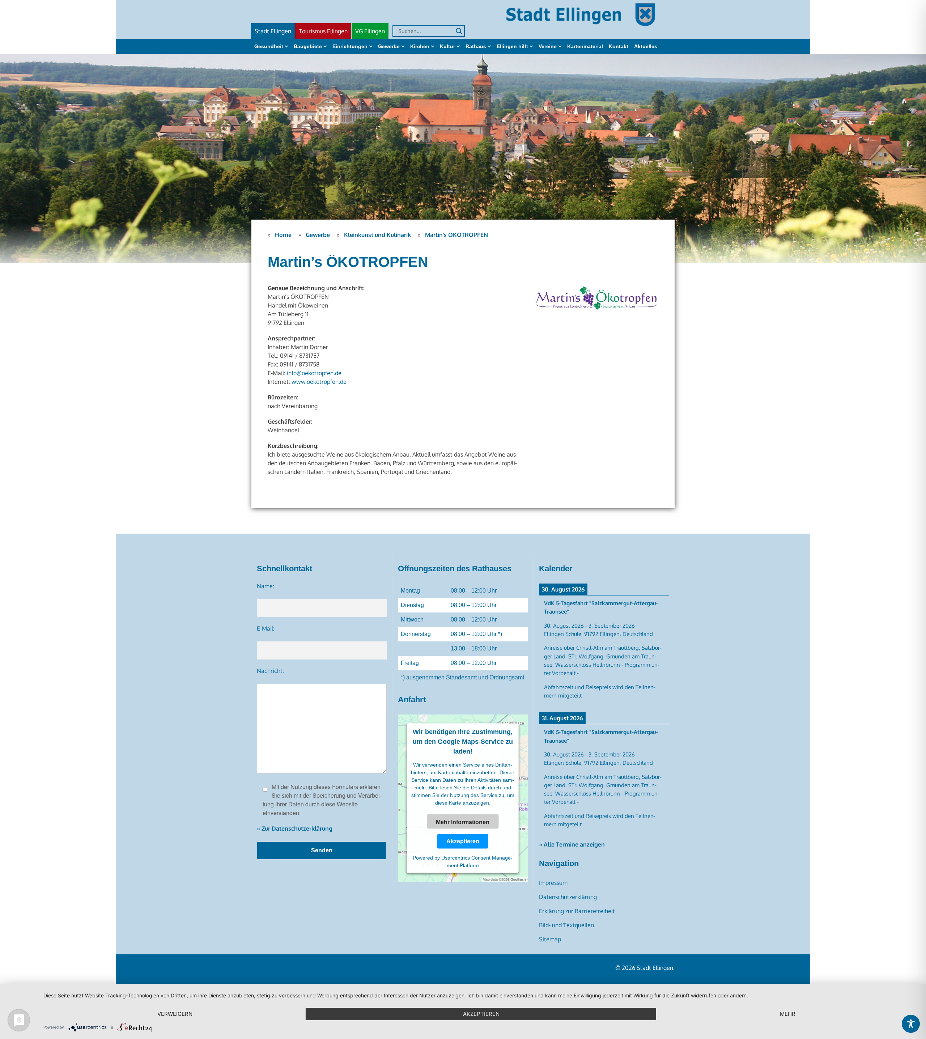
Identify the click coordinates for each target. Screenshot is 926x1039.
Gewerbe (389, 46)
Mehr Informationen (462, 822)
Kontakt (618, 46)
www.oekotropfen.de (319, 381)
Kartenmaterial (585, 46)
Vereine (548, 46)
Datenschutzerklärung (568, 896)
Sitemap (550, 939)
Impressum (553, 882)
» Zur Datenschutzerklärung (294, 828)
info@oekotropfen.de (314, 373)
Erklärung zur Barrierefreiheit (577, 911)
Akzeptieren (462, 841)
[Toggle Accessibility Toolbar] (911, 1024)
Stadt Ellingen (273, 31)
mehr (787, 1013)
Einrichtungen (350, 46)
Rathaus (476, 46)
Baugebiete (308, 46)
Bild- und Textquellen (566, 925)
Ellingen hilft (512, 46)
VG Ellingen (370, 31)
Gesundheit (268, 46)
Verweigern (174, 1013)
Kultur (447, 46)
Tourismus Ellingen (323, 31)
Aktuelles (645, 46)
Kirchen (419, 46)
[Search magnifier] (459, 31)
